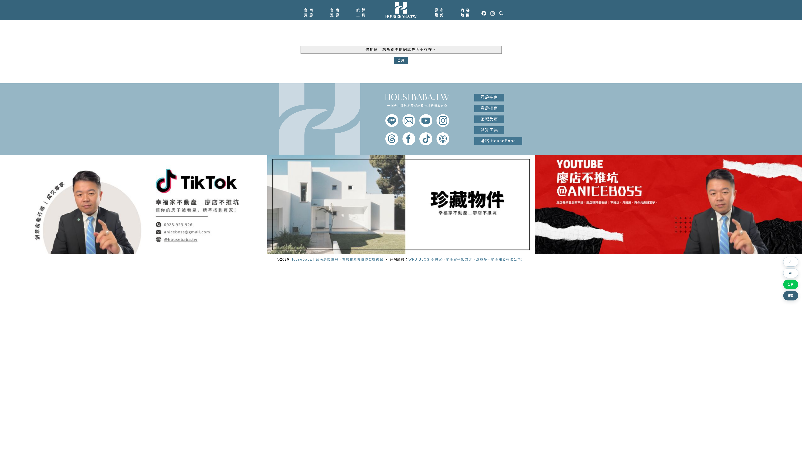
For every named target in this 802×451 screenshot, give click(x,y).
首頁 (401, 60)
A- (790, 261)
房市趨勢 (440, 12)
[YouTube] (425, 126)
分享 (790, 284)
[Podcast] (443, 144)
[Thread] (391, 144)
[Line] (391, 126)
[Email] (408, 126)
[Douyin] (425, 144)
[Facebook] (408, 144)
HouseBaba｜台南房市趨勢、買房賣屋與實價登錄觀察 (337, 259)
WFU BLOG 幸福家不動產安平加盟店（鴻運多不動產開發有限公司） (467, 259)
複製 (790, 295)
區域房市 (489, 119)
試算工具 (361, 12)
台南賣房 (335, 12)
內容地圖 (466, 12)
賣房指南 (489, 108)
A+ (791, 273)
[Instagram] (443, 126)
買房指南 (489, 97)
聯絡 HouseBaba (498, 141)
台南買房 (309, 12)
